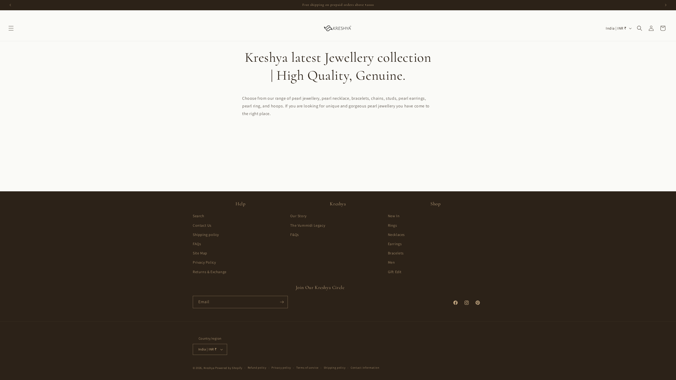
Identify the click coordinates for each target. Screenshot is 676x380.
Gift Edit (395, 271)
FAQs (197, 243)
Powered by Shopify (228, 368)
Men (391, 262)
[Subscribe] (282, 302)
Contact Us (202, 225)
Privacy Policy (204, 262)
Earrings (395, 243)
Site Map (200, 253)
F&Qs (294, 234)
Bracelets (396, 253)
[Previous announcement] (10, 5)
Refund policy (257, 367)
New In (394, 215)
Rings (392, 225)
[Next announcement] (666, 5)
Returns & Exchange (210, 271)
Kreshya (209, 368)
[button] (11, 28)
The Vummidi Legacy (307, 225)
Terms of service (307, 367)
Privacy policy (281, 367)
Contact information (365, 367)
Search (198, 215)
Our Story (298, 215)
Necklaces (396, 234)
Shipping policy (206, 234)
